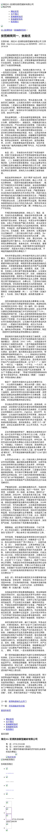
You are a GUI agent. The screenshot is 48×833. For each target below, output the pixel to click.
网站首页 (15, 11)
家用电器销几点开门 (18, 701)
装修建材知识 (17, 16)
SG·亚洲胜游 (6, 30)
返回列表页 (6, 710)
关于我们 (15, 14)
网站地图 (11, 754)
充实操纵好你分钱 (17, 706)
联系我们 (15, 22)
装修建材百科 (17, 19)
